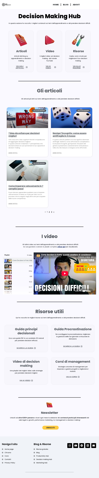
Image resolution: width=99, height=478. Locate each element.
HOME (56, 4)
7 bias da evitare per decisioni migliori (24, 134)
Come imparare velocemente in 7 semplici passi (26, 187)
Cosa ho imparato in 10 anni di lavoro (20, 282)
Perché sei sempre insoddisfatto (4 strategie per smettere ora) (20, 271)
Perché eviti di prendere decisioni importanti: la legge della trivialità (20, 266)
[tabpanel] (65, 273)
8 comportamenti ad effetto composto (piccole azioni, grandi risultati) (20, 287)
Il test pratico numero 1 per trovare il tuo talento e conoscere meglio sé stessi (20, 276)
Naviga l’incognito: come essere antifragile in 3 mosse (69, 134)
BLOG (65, 4)
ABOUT (76, 4)
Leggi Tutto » (13, 153)
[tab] (18, 260)
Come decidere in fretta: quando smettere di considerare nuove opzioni (20, 260)
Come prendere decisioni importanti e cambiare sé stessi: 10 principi (20, 292)
